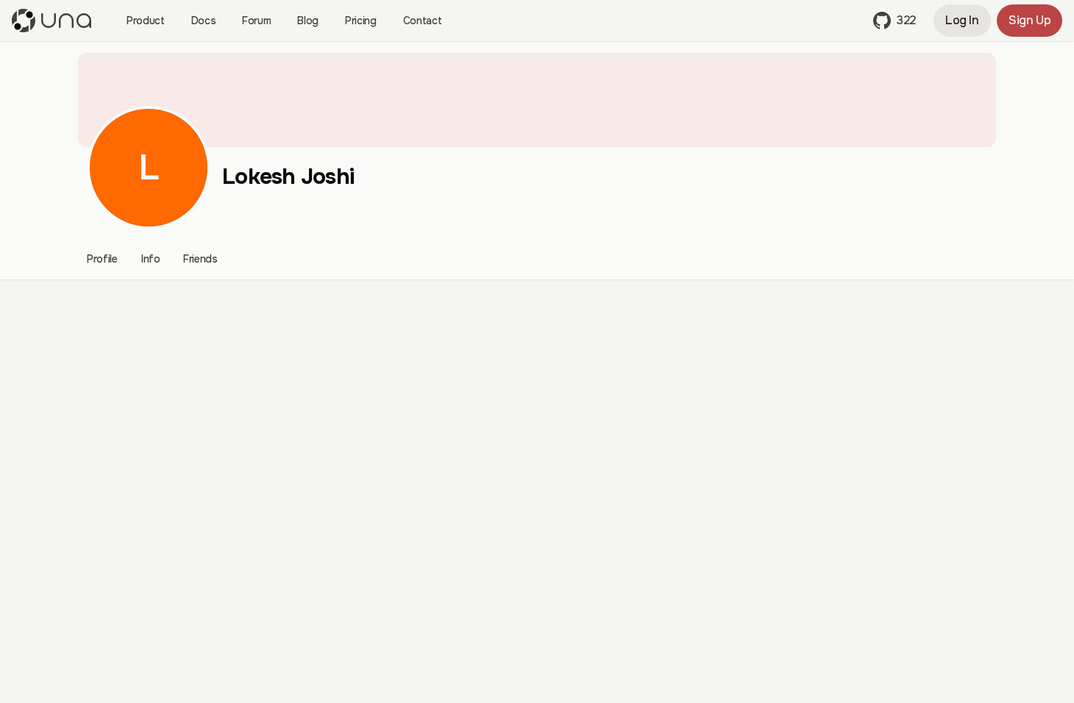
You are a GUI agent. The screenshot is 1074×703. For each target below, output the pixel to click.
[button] (894, 20)
